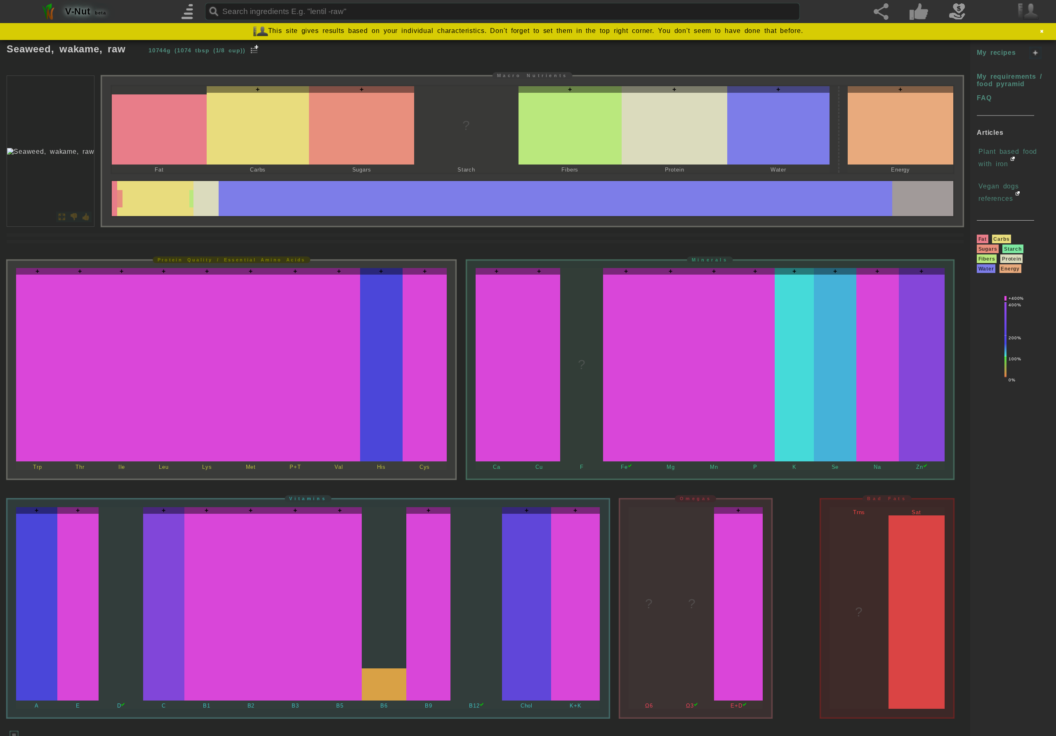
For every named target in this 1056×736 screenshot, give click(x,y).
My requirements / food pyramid (1009, 80)
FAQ (984, 97)
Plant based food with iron (1007, 157)
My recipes (996, 52)
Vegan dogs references (998, 192)
